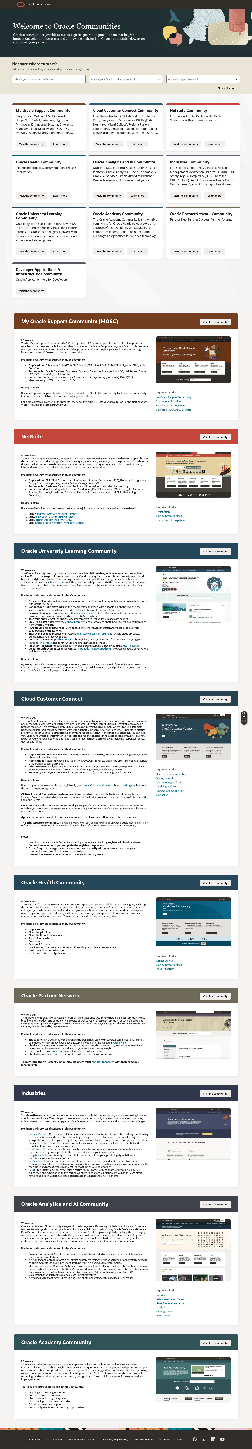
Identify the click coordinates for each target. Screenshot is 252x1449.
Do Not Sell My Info (85, 1439)
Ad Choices (164, 1439)
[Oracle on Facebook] (194, 1439)
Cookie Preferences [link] (143, 1439)
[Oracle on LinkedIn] (212, 1439)
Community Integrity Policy (114, 1439)
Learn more (60, 144)
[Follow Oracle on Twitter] (203, 1439)
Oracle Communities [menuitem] (39, 4)
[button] (244, 721)
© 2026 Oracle (33, 1439)
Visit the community (31, 144)
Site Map (57, 1439)
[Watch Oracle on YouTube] (222, 1439)
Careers (179, 1439)
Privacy (71, 1439)
